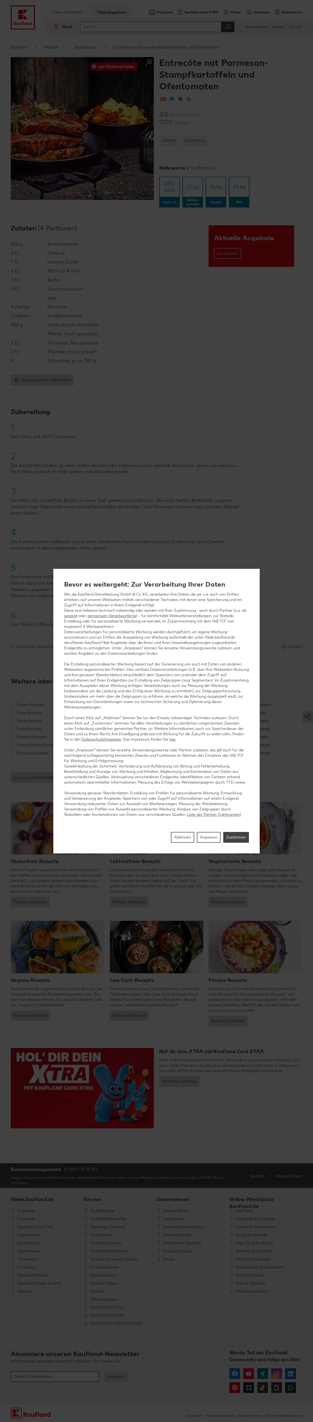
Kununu (248, 1387)
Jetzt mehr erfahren (179, 1081)
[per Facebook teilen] (172, 99)
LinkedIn (290, 1373)
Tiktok (262, 1387)
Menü (67, 26)
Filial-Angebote (112, 12)
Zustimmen (236, 837)
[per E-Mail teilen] (163, 99)
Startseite (19, 47)
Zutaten (169, 140)
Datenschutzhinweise (220, 1415)
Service (92, 1199)
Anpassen (208, 837)
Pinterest (234, 1387)
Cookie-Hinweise (250, 1415)
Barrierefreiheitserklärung (284, 1415)
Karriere (278, 27)
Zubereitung (194, 140)
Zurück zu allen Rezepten (35, 777)
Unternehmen (256, 27)
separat (70, 615)
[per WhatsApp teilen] (189, 99)
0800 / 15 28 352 (82, 1169)
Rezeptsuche (86, 47)
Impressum (194, 1415)
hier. (172, 739)
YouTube (248, 1373)
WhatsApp (290, 1387)
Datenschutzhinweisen (101, 739)
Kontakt (296, 27)
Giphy (276, 1387)
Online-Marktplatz (67, 12)
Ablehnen (182, 837)
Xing (262, 1373)
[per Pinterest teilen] (180, 99)
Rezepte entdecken (30, 902)
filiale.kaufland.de (32, 1199)
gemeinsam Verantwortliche (111, 615)
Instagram (276, 1373)
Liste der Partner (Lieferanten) (214, 814)
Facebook (234, 1373)
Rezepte (51, 47)
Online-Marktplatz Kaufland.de (251, 1201)
